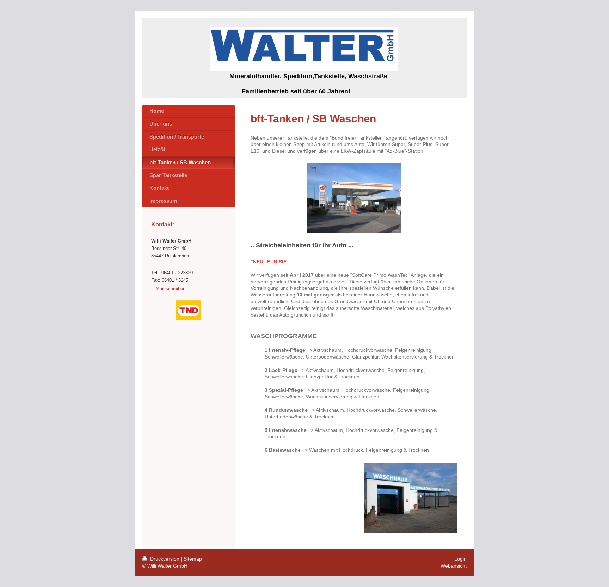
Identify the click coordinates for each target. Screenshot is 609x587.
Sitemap (193, 559)
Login (460, 559)
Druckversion (165, 559)
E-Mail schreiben (168, 288)
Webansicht (454, 566)
